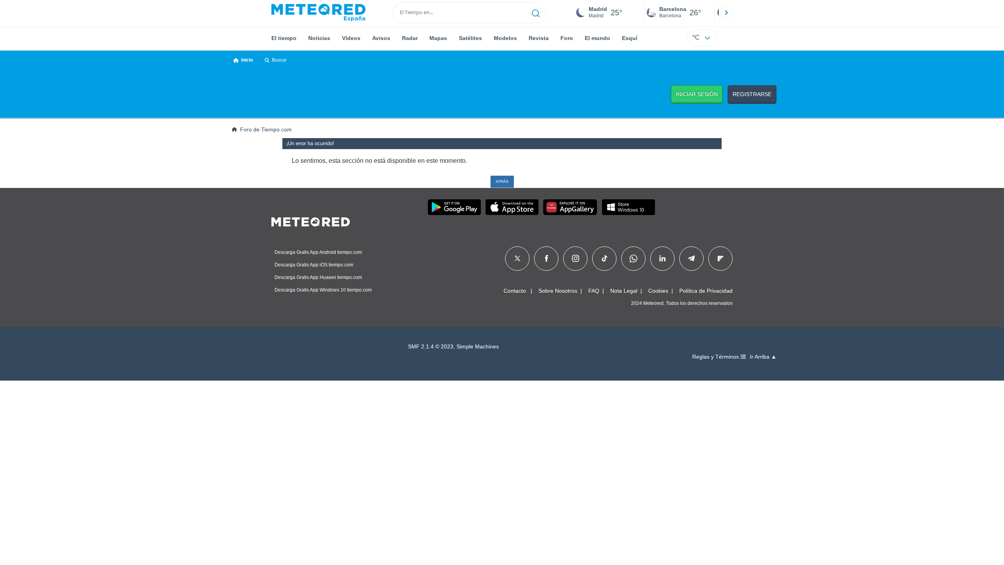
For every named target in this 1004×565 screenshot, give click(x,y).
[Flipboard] (720, 258)
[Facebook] (546, 258)
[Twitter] (517, 258)
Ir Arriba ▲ (763, 357)
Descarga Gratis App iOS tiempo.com (314, 265)
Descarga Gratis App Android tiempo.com (318, 252)
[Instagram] (575, 258)
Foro (566, 38)
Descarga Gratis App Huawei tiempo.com (318, 277)
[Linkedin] (662, 258)
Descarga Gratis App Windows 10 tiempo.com (323, 290)
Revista (539, 38)
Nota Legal (623, 291)
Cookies (658, 291)
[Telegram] (691, 258)
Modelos (505, 38)
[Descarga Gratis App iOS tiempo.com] (512, 207)
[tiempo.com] (318, 13)
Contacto (515, 291)
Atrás (502, 181)
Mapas (438, 38)
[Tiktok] (604, 258)
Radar (410, 38)
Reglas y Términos (716, 357)
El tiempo (283, 38)
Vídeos (351, 38)
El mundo (597, 38)
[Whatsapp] (633, 258)
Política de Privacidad (706, 291)
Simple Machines (478, 347)
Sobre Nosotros (557, 291)
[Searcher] (536, 12)
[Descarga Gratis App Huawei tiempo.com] (570, 207)
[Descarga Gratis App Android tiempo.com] (454, 207)
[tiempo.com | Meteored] (310, 220)
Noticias (319, 38)
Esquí (629, 38)
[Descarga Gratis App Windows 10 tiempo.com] (628, 207)
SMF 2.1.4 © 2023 (430, 347)
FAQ (593, 291)
